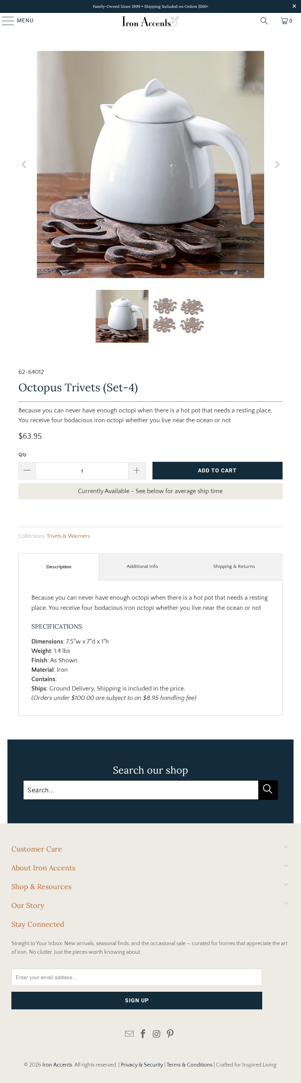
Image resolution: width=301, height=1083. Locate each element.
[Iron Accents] (150, 21)
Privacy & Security (142, 1065)
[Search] (264, 21)
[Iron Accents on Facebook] (143, 1034)
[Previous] (24, 164)
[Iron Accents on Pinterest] (170, 1034)
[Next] (276, 164)
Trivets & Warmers (68, 536)
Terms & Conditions (189, 1065)
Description (58, 567)
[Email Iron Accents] (130, 1034)
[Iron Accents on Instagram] (157, 1034)
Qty (22, 454)
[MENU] (4, 21)
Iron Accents (57, 1065)
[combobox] (150, 790)
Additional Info (142, 566)
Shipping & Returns (234, 566)
